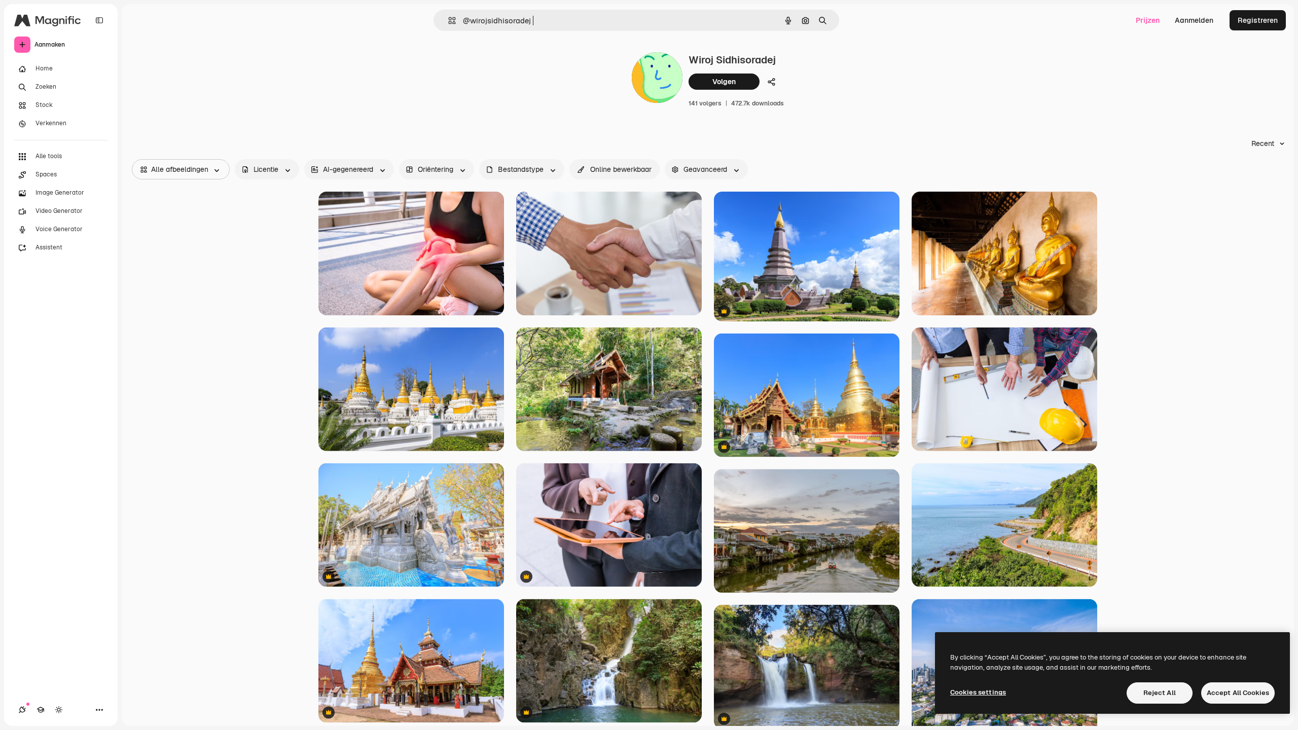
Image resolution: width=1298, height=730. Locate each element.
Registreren (1258, 20)
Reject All (1159, 692)
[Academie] (40, 710)
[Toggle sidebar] (99, 20)
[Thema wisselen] (59, 710)
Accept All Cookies (1238, 692)
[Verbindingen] (22, 710)
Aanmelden (1194, 20)
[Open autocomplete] (448, 20)
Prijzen (1148, 20)
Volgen (724, 81)
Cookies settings (978, 692)
